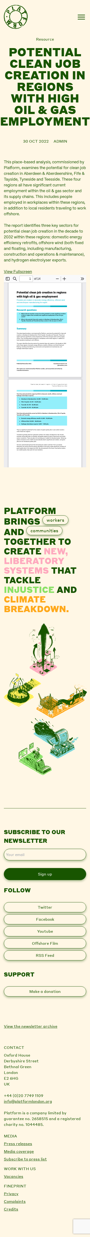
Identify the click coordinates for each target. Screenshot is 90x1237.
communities (44, 530)
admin (60, 141)
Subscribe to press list (25, 1158)
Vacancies (13, 1176)
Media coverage (19, 1151)
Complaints (15, 1201)
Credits (11, 1209)
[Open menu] (81, 17)
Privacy (11, 1193)
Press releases (18, 1143)
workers (55, 520)
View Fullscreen (18, 272)
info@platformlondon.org (28, 1101)
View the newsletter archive (30, 1026)
